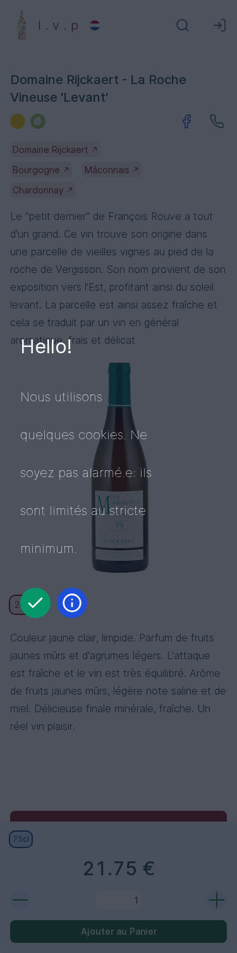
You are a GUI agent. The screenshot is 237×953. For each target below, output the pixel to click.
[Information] (72, 603)
